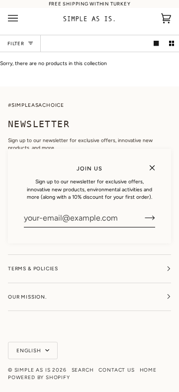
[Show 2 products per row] (171, 43)
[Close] (156, 163)
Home (148, 370)
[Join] (142, 218)
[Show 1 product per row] (156, 43)
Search (83, 370)
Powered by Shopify (39, 377)
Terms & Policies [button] (33, 268)
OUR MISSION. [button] (27, 297)
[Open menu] (23, 18)
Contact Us (116, 370)
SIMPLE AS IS (32, 370)
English (29, 350)
